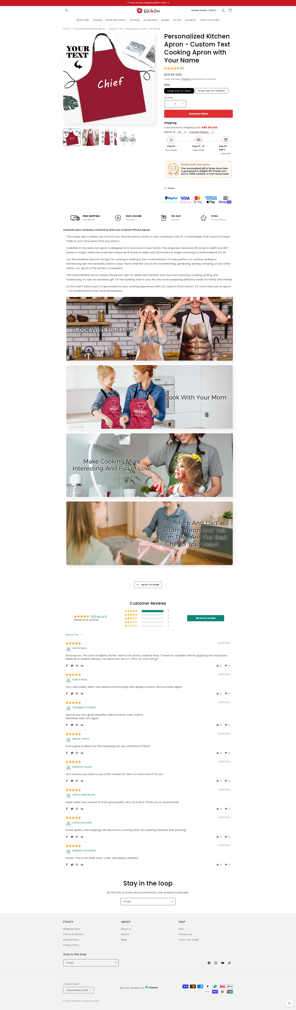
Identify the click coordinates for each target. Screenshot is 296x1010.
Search (125, 934)
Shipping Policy (71, 928)
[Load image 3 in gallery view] (109, 137)
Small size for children (211, 90)
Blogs (124, 939)
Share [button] (171, 188)
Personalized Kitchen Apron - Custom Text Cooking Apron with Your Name (117, 28)
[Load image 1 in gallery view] (71, 137)
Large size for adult (179, 90)
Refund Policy (71, 939)
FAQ (181, 928)
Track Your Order (189, 939)
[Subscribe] (172, 901)
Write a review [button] (206, 618)
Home (66, 28)
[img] (73, 643)
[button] (66, 10)
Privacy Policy (71, 945)
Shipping (186, 79)
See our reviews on (132, 988)
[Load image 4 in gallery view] (127, 137)
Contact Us (185, 934)
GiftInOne (75, 1001)
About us (126, 928)
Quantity (168, 97)
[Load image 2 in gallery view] (90, 137)
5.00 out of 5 (99, 616)
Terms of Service (73, 934)
